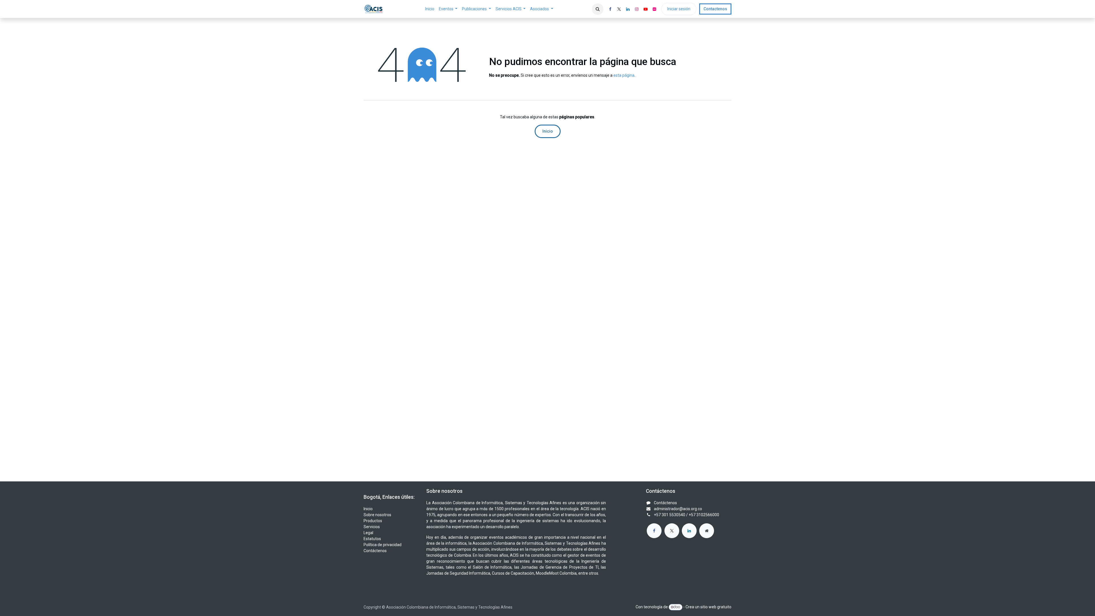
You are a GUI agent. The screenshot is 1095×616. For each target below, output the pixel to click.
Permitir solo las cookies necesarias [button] (547, 344)
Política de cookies (547, 319)
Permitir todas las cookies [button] (547, 332)
